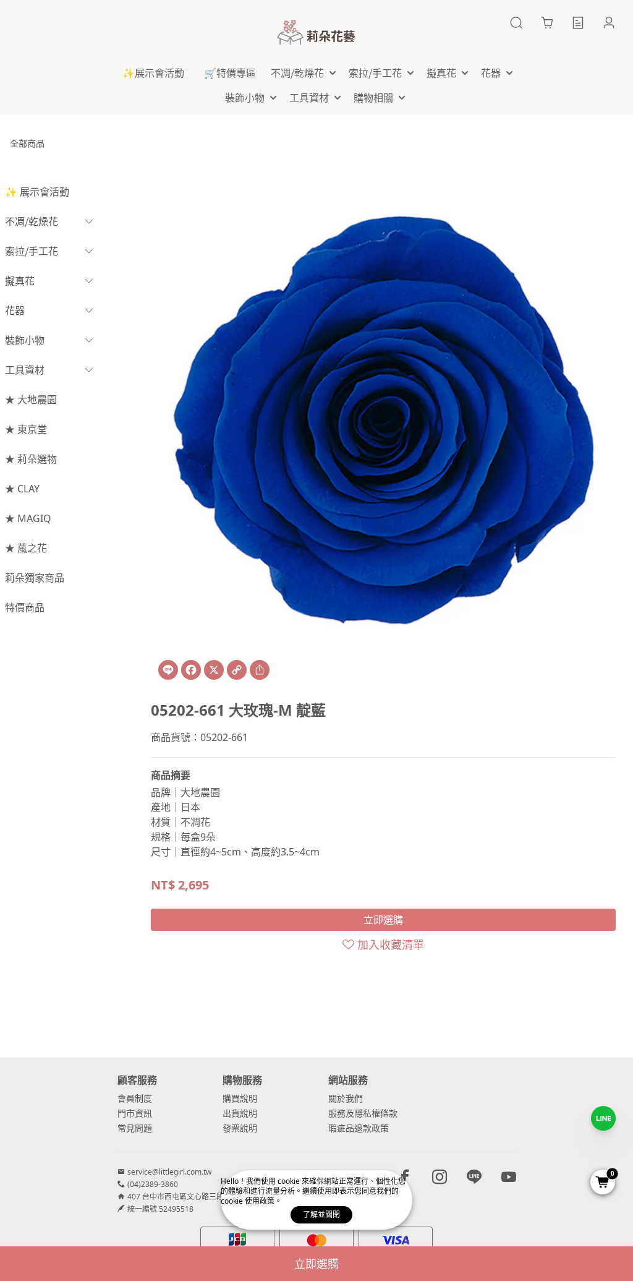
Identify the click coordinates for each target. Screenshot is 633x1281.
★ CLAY (22, 488)
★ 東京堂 (26, 429)
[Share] (260, 670)
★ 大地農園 (31, 399)
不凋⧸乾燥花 (31, 221)
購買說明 (240, 1098)
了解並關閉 (321, 1214)
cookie (290, 1181)
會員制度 (134, 1098)
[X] (214, 670)
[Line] (168, 670)
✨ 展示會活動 (37, 192)
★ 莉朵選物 (31, 459)
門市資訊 (134, 1113)
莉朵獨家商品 (34, 578)
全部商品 (27, 143)
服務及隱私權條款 (362, 1113)
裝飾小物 (25, 340)
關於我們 (345, 1098)
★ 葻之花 (26, 548)
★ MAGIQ (28, 518)
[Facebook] (191, 670)
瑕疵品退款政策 (358, 1128)
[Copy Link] (237, 670)
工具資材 (25, 370)
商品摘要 (170, 775)
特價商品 (25, 607)
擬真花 (20, 281)
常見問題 (134, 1128)
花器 (15, 310)
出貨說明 (240, 1113)
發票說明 (240, 1128)
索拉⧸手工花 (31, 251)
